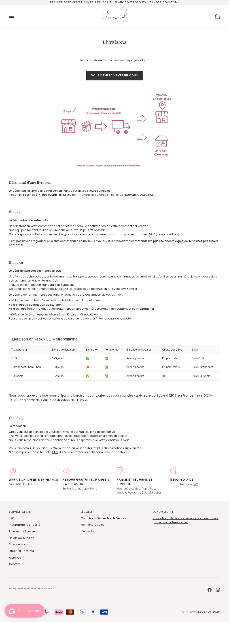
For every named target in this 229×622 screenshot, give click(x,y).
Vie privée (87, 531)
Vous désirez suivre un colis (114, 75)
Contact (14, 564)
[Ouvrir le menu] (15, 16)
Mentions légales (92, 525)
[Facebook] (210, 590)
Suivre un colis (19, 544)
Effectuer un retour (21, 551)
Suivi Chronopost (202, 367)
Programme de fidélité (24, 525)
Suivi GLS (198, 358)
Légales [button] (87, 512)
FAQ (195, 484)
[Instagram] (218, 590)
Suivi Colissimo (201, 376)
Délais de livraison (21, 538)
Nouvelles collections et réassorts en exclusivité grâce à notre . (185, 520)
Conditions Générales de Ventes (103, 518)
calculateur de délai (77, 318)
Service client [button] (20, 512)
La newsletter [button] (164, 512)
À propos (15, 557)
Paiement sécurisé (22, 531)
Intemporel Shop (199, 612)
